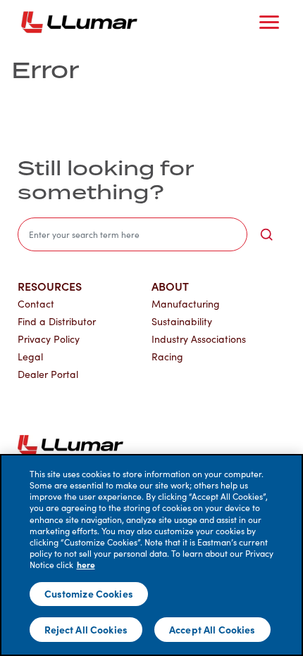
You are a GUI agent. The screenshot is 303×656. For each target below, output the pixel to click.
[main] (151, 555)
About (170, 286)
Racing (167, 356)
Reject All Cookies (86, 629)
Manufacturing (186, 303)
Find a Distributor (57, 321)
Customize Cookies (88, 593)
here (86, 564)
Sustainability (182, 321)
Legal (30, 356)
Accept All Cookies (212, 629)
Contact (36, 303)
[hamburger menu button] (269, 22)
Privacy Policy (49, 339)
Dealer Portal (48, 374)
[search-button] (266, 234)
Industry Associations (199, 339)
